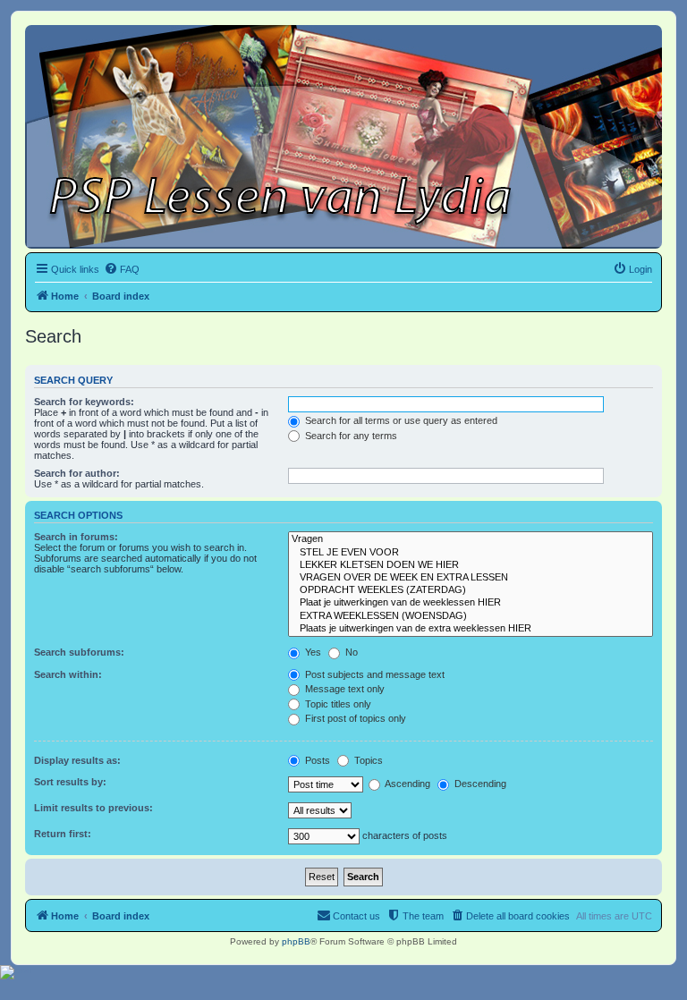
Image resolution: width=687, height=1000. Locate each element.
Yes (311, 652)
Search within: (68, 674)
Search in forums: (76, 536)
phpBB (296, 941)
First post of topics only (354, 718)
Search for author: (77, 473)
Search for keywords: (84, 401)
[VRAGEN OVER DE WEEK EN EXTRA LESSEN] (470, 578)
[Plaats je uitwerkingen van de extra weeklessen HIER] (470, 629)
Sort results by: (70, 781)
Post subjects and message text (373, 674)
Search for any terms (349, 435)
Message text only (343, 688)
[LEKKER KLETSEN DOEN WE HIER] (470, 565)
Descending (479, 783)
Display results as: (77, 760)
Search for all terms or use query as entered (399, 420)
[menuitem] (122, 269)
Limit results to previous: (93, 807)
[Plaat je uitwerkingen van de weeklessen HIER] (470, 603)
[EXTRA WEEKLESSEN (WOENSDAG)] (470, 616)
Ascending (406, 783)
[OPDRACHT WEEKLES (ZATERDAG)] (470, 590)
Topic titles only (336, 704)
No (350, 652)
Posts (316, 760)
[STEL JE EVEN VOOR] (470, 553)
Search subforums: (79, 652)
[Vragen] (470, 539)
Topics (367, 760)
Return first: (62, 833)
